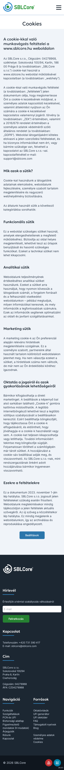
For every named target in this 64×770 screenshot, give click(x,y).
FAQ (35, 720)
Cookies (38, 742)
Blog (36, 728)
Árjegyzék (8, 731)
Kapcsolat (8, 738)
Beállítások (32, 535)
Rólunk (7, 735)
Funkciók (8, 710)
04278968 (21, 684)
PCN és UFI (9, 717)
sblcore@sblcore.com (24, 646)
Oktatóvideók (41, 710)
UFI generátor (41, 714)
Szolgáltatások (11, 714)
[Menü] (58, 8)
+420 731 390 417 (29, 642)
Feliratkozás (16, 618)
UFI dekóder (40, 717)
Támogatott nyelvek (44, 724)
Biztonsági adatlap (13, 720)
